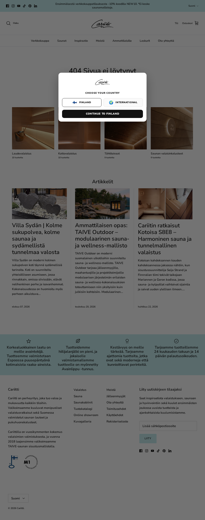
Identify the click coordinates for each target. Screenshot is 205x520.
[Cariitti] (102, 85)
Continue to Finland (102, 114)
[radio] (81, 102)
